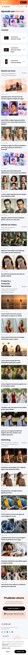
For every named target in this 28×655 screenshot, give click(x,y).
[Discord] (12, 632)
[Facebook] (7, 632)
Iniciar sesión (20, 6)
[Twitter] (10, 632)
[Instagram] (5, 632)
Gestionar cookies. (6, 648)
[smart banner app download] (23, 2)
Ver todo (24, 73)
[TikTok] (2, 632)
